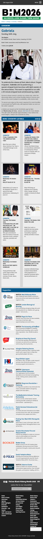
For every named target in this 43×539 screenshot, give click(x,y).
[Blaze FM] (32, 169)
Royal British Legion (23, 359)
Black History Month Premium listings (34, 508)
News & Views (5, 497)
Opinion (4, 501)
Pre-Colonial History (19, 504)
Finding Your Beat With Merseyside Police (27, 420)
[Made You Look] (32, 210)
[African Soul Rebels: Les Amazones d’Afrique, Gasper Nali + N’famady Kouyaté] (32, 127)
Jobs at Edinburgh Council (7, 514)
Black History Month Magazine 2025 (35, 519)
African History (20, 501)
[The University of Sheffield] (8, 328)
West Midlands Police (29, 295)
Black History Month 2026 (34, 496)
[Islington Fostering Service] (8, 349)
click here (26, 111)
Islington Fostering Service (25, 349)
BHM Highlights (6, 503)
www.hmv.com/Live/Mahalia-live (19, 42)
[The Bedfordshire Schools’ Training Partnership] (8, 398)
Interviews (4, 499)
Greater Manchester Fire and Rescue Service (25, 432)
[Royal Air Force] (8, 318)
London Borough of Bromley (25, 306)
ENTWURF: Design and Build (28, 535)
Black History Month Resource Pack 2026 (34, 513)
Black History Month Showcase (10, 266)
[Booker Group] (8, 443)
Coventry (14, 21)
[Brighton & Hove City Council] (8, 341)
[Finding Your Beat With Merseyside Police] (8, 421)
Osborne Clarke (27, 465)
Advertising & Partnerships (34, 523)
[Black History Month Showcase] (11, 252)
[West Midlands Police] (8, 296)
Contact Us (33, 526)
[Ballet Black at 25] (11, 169)
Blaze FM (27, 182)
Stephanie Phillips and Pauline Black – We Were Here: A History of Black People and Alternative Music (10, 227)
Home (3, 21)
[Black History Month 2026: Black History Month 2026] (22, 14)
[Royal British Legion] (8, 362)
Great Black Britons (21, 499)
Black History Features (19, 496)
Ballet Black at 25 (9, 182)
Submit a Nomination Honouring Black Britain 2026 (35, 502)
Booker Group (20, 443)
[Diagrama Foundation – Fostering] (8, 385)
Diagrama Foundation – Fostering (27, 384)
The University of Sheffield (30, 327)
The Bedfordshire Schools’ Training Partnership (27, 396)
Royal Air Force (27, 316)
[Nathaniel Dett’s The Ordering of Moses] (32, 252)
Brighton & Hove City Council (26, 338)
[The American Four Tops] (11, 127)
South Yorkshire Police (23, 455)
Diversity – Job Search (6, 509)
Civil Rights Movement (19, 507)
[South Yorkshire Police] (8, 456)
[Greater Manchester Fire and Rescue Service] (8, 431)
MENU (36, 2)
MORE (37, 119)
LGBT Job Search (6, 512)
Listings (8, 21)
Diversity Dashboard (5, 505)
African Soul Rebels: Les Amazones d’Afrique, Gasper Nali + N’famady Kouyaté (32, 141)
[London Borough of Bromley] (8, 306)
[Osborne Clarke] (8, 467)
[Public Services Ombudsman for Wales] (8, 408)
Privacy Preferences (36, 529)
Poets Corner (19, 510)
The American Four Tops (9, 140)
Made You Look (29, 222)
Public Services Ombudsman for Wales (26, 408)
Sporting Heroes (20, 512)
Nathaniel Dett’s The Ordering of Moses (31, 264)
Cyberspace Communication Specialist (25, 370)
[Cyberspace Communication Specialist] (8, 371)
